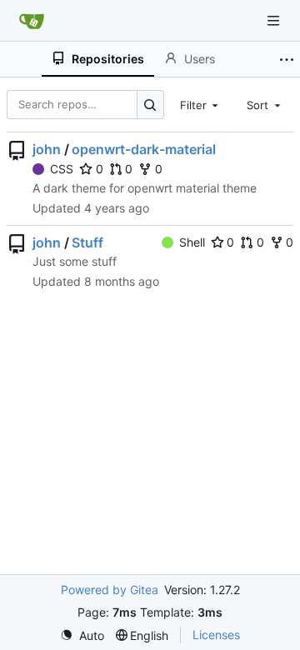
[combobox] (201, 104)
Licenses (216, 635)
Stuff (87, 242)
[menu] (82, 635)
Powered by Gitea (109, 589)
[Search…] (150, 104)
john (46, 149)
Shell (192, 242)
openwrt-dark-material (144, 149)
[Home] (31, 21)
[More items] (286, 59)
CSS (61, 169)
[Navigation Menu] (275, 20)
